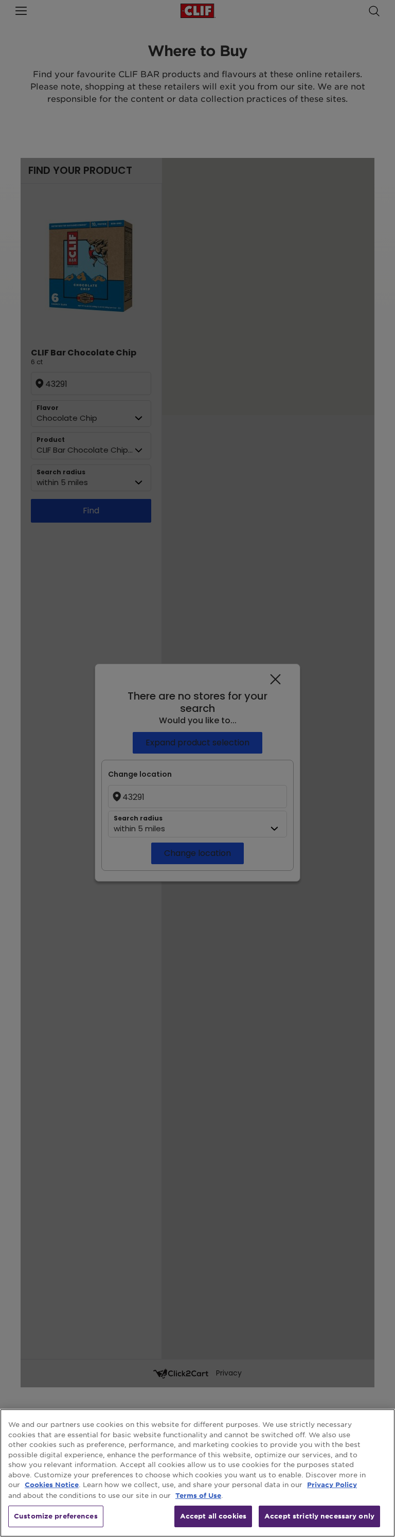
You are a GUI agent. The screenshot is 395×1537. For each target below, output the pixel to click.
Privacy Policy (332, 1484)
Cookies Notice (52, 1484)
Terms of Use (198, 1495)
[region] (197, 1473)
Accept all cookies (213, 1516)
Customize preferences (56, 1516)
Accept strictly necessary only (319, 1516)
